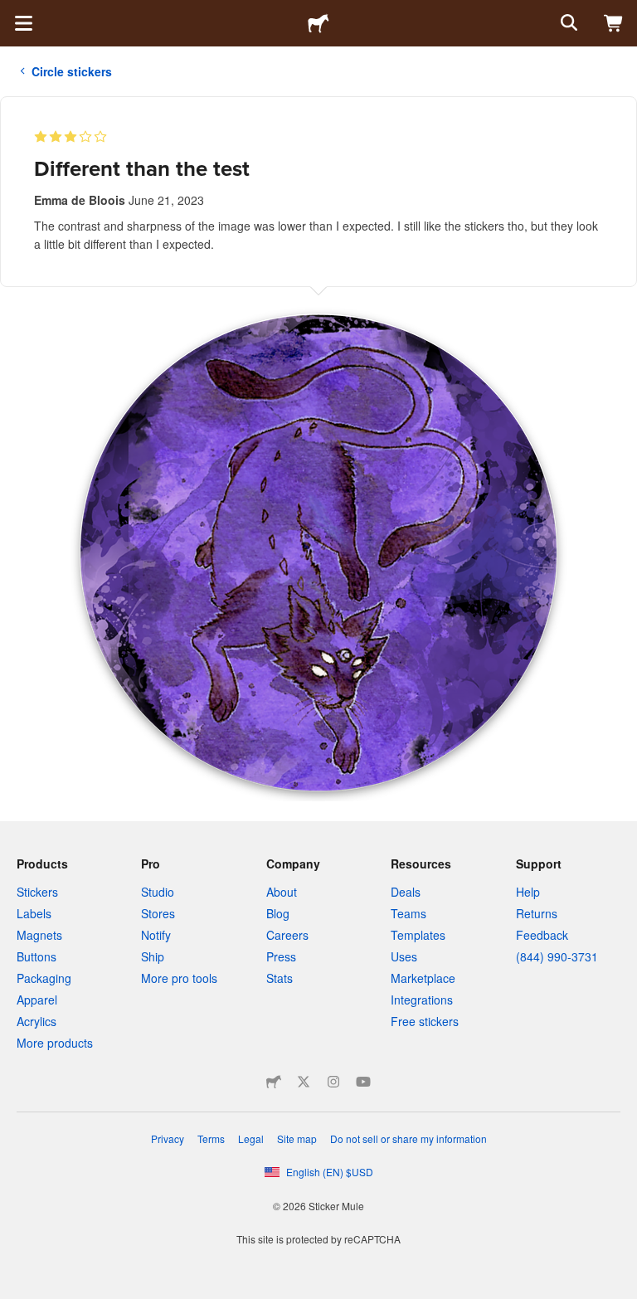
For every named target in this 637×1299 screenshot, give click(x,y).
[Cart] (614, 23)
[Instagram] (333, 1082)
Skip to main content (12, 12)
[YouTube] (363, 1082)
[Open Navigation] (23, 23)
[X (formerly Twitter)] (303, 1082)
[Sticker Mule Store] (273, 1082)
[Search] (567, 23)
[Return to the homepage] (318, 23)
